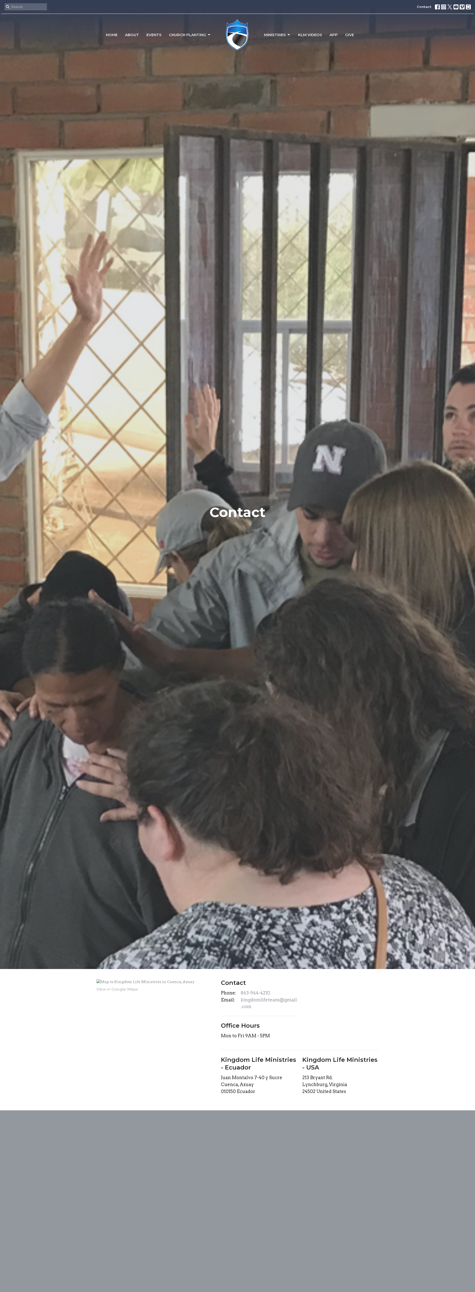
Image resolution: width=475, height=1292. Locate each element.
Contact (424, 7)
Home (112, 34)
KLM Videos (310, 34)
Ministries (275, 34)
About (132, 34)
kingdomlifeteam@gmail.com (269, 1003)
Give (349, 34)
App (334, 34)
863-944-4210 (255, 992)
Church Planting (187, 34)
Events (154, 34)
